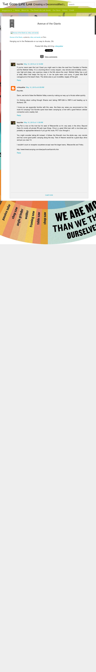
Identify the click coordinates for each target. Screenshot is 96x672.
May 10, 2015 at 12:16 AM (33, 64)
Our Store (56, 10)
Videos (65, 10)
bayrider (20, 64)
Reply (19, 80)
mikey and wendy (35, 37)
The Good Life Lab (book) (40, 10)
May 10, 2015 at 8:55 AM (35, 87)
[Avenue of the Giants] (24, 33)
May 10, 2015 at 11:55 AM (33, 122)
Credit (71, 10)
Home (17, 10)
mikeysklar (59, 46)
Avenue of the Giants (49, 23)
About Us (25, 10)
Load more (49, 195)
